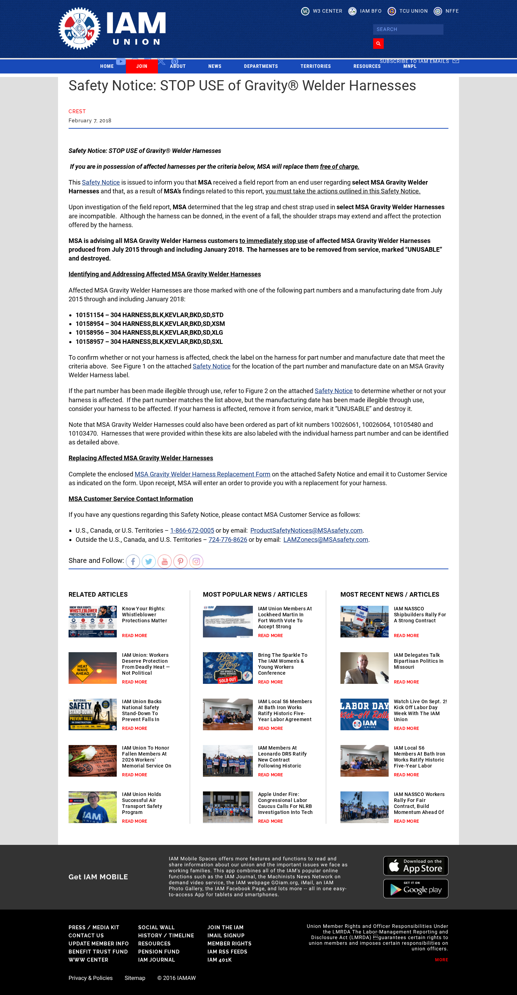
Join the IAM (226, 927)
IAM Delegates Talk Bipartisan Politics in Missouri (419, 661)
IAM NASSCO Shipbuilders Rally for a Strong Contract (420, 614)
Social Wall (156, 927)
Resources (367, 66)
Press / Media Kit (94, 927)
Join (142, 66)
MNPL (410, 66)
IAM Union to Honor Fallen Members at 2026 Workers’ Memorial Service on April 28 (146, 760)
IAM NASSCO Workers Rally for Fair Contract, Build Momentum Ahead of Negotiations (419, 806)
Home (107, 66)
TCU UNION (414, 11)
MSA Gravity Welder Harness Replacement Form (202, 474)
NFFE (452, 11)
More (441, 959)
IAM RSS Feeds (228, 952)
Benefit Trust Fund (98, 952)
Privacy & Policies (91, 978)
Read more (134, 635)
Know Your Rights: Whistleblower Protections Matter (144, 614)
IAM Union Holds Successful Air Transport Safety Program (142, 803)
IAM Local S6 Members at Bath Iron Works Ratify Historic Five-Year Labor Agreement (285, 710)
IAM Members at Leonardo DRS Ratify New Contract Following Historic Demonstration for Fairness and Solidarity (282, 766)
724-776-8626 (228, 539)
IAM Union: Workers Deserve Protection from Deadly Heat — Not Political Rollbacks (146, 667)
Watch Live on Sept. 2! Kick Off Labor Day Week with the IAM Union (420, 710)
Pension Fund (159, 952)
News (215, 66)
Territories (316, 66)
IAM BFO (371, 11)
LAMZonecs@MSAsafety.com (325, 539)
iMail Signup (226, 935)
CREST (77, 111)
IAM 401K (220, 960)
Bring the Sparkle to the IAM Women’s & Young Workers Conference (283, 664)
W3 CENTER (328, 11)
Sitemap (135, 978)
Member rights (230, 943)
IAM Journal (156, 960)
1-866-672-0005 (192, 530)
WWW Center (88, 960)
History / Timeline (166, 935)
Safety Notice (101, 182)
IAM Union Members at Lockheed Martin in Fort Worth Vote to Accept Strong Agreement (285, 620)
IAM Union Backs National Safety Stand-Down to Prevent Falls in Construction (142, 713)
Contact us (86, 935)
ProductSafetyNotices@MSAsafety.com (306, 530)
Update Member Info (99, 943)
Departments (261, 66)
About (178, 66)
